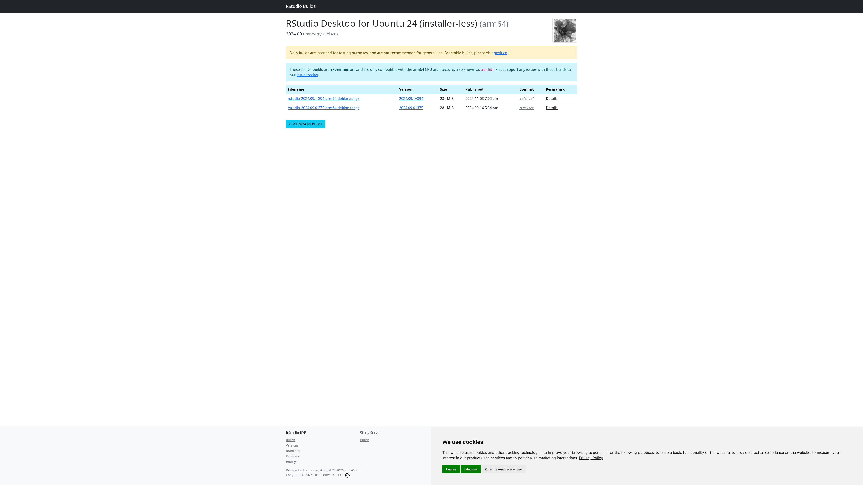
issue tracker (307, 74)
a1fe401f (526, 99)
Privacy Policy (591, 458)
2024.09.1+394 (411, 98)
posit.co (500, 52)
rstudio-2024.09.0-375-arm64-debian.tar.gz (323, 107)
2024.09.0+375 (411, 107)
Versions (292, 445)
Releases (292, 456)
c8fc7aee (526, 108)
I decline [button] (470, 469)
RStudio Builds (301, 6)
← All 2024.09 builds (305, 123)
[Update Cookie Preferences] (347, 475)
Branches (293, 451)
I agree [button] (451, 469)
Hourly (291, 461)
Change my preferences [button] (503, 469)
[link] (591, 458)
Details (552, 98)
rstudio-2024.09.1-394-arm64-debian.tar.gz (323, 98)
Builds (290, 440)
